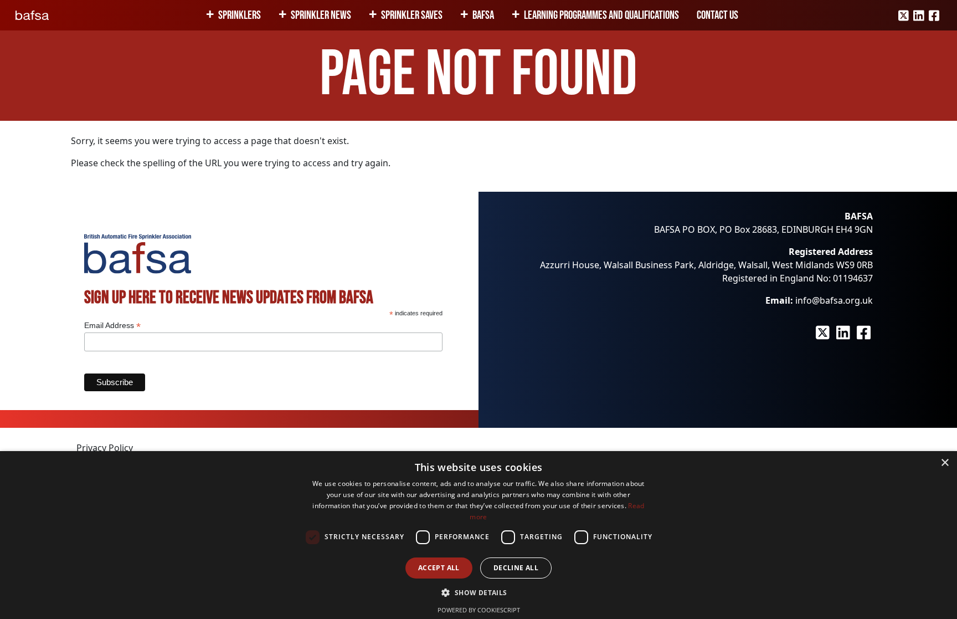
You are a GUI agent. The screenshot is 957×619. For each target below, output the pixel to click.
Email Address (112, 325)
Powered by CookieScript (479, 610)
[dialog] (478, 535)
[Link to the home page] (32, 15)
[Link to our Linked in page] (918, 15)
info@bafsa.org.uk (834, 300)
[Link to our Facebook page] (934, 15)
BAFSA (483, 15)
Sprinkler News (321, 15)
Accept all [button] (439, 567)
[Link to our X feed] (903, 15)
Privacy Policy (104, 448)
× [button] (944, 463)
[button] (478, 592)
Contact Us (717, 15)
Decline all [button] (515, 567)
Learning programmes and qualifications (601, 15)
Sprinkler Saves (412, 15)
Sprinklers (239, 15)
